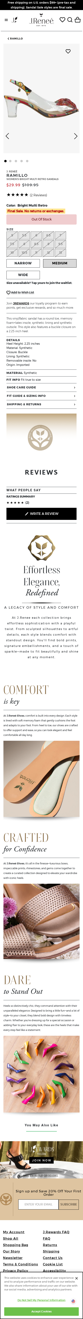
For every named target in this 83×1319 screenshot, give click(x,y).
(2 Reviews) (38, 195)
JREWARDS (21, 303)
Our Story (11, 1251)
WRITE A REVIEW (43, 514)
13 (60, 252)
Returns (50, 1245)
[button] (14, 38)
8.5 (36, 244)
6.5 (48, 235)
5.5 (24, 235)
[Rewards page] (14, 19)
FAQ (46, 1238)
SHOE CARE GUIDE (21, 387)
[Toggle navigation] (6, 20)
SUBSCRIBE (68, 1204)
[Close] (76, 1278)
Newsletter (13, 1258)
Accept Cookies (41, 1311)
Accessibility (54, 1271)
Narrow (23, 263)
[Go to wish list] (62, 20)
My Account (14, 1232)
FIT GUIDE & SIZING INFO (26, 396)
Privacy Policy (15, 1271)
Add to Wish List (22, 292)
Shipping (51, 1251)
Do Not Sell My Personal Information (42, 1300)
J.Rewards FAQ (56, 1232)
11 (36, 252)
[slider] (17, 194)
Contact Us (53, 1258)
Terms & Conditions (20, 1264)
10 (12, 252)
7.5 (12, 244)
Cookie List (53, 1264)
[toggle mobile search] (70, 20)
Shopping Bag (15, 1245)
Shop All (10, 1238)
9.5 (60, 244)
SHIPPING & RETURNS (24, 404)
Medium (59, 263)
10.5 (24, 252)
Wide (23, 275)
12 (48, 252)
